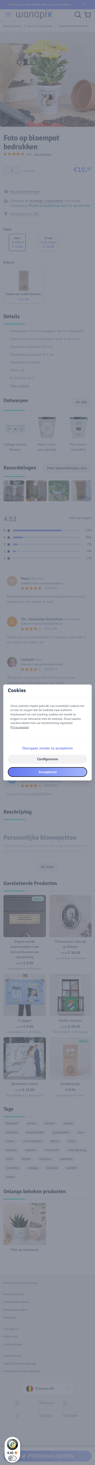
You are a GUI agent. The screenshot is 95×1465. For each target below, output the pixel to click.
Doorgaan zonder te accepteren (47, 748)
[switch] (12, 1458)
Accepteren (48, 772)
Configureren (47, 759)
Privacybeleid (19, 727)
